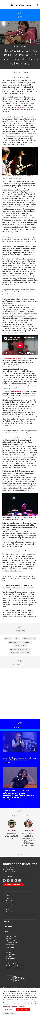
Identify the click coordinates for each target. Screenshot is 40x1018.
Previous (18, 801)
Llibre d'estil (11, 940)
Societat (9, 900)
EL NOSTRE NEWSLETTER (13, 885)
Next (22, 801)
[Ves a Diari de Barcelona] (19, 5)
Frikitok (9, 961)
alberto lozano (29, 638)
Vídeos (6, 931)
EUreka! (9, 956)
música (8, 638)
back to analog (20, 645)
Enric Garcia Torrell (21, 72)
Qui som (9, 938)
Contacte (10, 945)
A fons (7, 917)
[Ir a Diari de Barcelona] (20, 863)
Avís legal (10, 947)
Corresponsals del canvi (16, 968)
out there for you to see (20, 649)
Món (7, 896)
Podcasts (8, 926)
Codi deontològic (13, 942)
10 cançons (10, 954)
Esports (9, 912)
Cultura (9, 903)
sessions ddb (14, 642)
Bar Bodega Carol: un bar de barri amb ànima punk (11, 835)
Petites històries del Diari (16, 965)
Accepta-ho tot (23, 1009)
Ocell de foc (11, 963)
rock (17, 638)
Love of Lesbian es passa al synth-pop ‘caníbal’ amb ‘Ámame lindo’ (19, 759)
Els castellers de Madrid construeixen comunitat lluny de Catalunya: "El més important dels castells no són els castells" (28, 839)
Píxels (8, 909)
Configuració (8, 1009)
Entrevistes (10, 905)
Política (9, 898)
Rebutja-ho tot (8, 1013)
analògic (27, 642)
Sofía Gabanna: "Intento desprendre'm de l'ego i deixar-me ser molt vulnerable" (18, 795)
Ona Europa (10, 959)
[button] (3, 5)
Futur (8, 907)
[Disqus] (20, 693)
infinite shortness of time (20, 653)
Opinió (6, 922)
